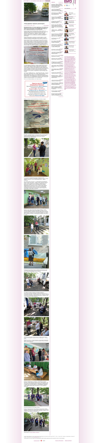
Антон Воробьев (66, 63)
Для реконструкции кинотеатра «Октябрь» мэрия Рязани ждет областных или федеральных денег (57, 94)
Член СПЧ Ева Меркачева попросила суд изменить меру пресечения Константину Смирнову (57, 10)
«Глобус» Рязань (70, 56)
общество (36, 0)
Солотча (68, 86)
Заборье (67, 69)
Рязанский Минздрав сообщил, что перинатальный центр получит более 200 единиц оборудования (57, 84)
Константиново (73, 72)
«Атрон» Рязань (66, 56)
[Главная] (70, 6)
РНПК (67, 81)
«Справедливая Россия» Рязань (71, 60)
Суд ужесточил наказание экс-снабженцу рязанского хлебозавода (57, 73)
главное (25, 0)
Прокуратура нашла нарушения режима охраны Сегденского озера (56, 59)
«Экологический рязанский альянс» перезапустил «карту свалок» (57, 80)
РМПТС (65, 81)
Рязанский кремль (72, 82)
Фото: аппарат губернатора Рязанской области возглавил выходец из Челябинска (56, 42)
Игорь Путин (72, 70)
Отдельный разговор (48, 1)
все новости (60, 2)
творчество (43, 0)
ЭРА (65, 89)
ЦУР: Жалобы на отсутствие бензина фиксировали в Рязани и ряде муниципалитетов (56, 14)
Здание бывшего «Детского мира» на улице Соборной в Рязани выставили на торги (57, 66)
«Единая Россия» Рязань (70, 57)
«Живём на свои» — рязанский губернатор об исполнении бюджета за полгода (57, 30)
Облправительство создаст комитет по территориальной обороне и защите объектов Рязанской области (57, 63)
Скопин (65, 86)
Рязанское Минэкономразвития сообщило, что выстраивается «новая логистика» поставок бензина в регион (57, 18)
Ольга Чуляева (70, 78)
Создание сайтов (37, 440)
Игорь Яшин (72, 71)
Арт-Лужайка (73, 63)
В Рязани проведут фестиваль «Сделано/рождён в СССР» (56, 91)
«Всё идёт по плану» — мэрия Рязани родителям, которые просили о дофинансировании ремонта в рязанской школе (57, 76)
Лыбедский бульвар (71, 73)
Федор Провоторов (69, 88)
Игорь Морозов (69, 70)
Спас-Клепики (71, 86)
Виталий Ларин (69, 65)
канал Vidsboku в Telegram (34, 432)
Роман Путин (69, 81)
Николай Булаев (66, 76)
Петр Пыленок (73, 78)
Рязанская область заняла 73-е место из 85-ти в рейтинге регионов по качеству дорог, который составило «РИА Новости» (57, 45)
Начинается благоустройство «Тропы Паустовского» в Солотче (57, 56)
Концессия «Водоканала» (59, 440)
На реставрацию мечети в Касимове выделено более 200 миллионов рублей (57, 70)
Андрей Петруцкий (72, 62)
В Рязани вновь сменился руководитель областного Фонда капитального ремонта (56, 22)
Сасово (75, 84)
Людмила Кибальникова (67, 74)
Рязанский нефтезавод (67, 83)
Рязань (72, 84)
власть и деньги (31, 0)
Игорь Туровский (69, 71)
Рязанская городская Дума (69, 82)
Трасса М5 (68, 87)
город (39, 0)
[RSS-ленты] (64, 5)
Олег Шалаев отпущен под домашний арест (55, 38)
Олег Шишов (73, 77)
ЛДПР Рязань (66, 73)
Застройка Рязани (70, 69)
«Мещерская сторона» (67, 58)
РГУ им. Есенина (73, 80)
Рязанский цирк (69, 84)
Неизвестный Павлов (68, 440)
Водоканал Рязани (70, 66)
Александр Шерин (67, 61)
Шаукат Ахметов (74, 88)
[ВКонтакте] (67, 5)
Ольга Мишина (66, 78)
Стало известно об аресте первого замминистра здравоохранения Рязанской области (56, 53)
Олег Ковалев (69, 77)
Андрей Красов (68, 62)
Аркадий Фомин (70, 63)
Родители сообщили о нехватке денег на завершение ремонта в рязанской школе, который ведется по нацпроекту (57, 87)
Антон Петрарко (46, 25)
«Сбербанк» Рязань (70, 59)
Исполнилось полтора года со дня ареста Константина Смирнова (56, 49)
